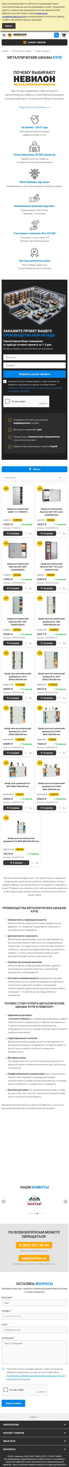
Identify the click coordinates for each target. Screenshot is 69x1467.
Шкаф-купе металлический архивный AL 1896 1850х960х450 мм (51, 621)
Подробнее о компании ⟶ (34, 107)
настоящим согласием (19, 391)
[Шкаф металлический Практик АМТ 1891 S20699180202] (18, 605)
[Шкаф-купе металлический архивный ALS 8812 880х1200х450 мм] (51, 715)
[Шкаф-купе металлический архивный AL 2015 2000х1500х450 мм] (51, 660)
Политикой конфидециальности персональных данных (34, 387)
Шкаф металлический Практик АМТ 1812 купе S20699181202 (51, 566)
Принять (8, 26)
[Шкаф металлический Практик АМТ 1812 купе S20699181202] (51, 551)
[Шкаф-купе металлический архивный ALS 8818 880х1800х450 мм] (51, 770)
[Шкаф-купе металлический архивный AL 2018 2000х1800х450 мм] (18, 715)
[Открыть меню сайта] (4, 35)
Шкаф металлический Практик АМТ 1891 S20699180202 (17, 621)
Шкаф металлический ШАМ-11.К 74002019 (17, 510)
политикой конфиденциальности (24, 15)
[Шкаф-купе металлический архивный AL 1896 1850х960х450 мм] (51, 605)
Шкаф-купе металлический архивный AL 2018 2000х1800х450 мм (17, 731)
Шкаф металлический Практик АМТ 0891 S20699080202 (17, 566)
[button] (3, 1201)
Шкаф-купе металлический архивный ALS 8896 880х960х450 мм (21, 840)
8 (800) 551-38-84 (34, 1245)
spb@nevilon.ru (34, 1258)
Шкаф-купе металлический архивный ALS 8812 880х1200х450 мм (51, 731)
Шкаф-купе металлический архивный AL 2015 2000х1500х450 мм (51, 676)
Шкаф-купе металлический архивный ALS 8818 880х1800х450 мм (51, 786)
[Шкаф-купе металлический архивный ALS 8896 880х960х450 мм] (21, 825)
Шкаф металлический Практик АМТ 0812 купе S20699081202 (51, 511)
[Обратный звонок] (56, 35)
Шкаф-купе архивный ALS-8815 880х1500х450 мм (17, 785)
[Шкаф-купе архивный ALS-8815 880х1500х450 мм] (18, 770)
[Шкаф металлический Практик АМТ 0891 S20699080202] (18, 551)
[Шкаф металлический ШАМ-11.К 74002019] (18, 496)
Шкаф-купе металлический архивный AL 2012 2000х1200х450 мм (17, 676)
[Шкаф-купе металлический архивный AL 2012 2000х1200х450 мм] (18, 660)
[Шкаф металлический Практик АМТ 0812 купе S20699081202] (51, 496)
